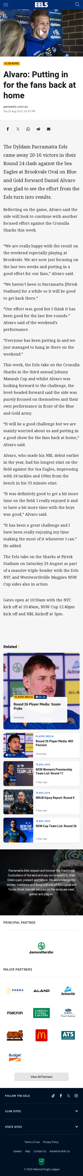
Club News (12, 63)
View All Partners (42, 1077)
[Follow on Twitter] (68, 1096)
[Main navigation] (5, 4)
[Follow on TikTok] (53, 1096)
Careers (17, 1151)
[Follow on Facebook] (61, 1096)
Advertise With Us (60, 1151)
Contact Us (40, 1151)
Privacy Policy (51, 1142)
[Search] (77, 4)
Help (27, 1151)
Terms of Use (32, 1142)
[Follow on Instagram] (76, 1096)
